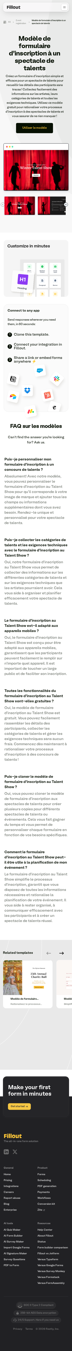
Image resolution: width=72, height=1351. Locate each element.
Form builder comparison (52, 1248)
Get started (18, 1106)
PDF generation (46, 1186)
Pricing (8, 1180)
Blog (6, 1204)
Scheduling (44, 1180)
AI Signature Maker (15, 1253)
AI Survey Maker (14, 1242)
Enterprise (10, 1210)
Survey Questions (14, 1259)
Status (41, 1242)
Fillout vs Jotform (48, 1253)
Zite (39, 1210)
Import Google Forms (17, 1248)
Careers (9, 1192)
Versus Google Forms (50, 1265)
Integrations (11, 1186)
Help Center (44, 1230)
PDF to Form (11, 1265)
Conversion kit (46, 1204)
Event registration (21, 22)
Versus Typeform (47, 1259)
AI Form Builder (13, 1236)
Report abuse (12, 1198)
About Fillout (45, 1236)
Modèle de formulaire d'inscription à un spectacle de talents (49, 22)
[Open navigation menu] (64, 7)
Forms (41, 1174)
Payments (43, 1192)
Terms (29, 1329)
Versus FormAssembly (51, 1283)
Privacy (17, 1329)
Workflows (44, 1198)
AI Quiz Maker (12, 1230)
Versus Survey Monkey (51, 1271)
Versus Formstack (48, 1277)
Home (7, 1174)
